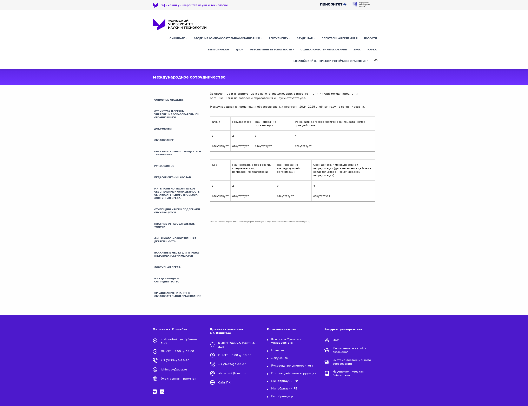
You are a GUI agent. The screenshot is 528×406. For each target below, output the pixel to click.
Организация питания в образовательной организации (177, 294)
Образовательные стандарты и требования (177, 153)
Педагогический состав (172, 177)
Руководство (164, 165)
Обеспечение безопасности (271, 49)
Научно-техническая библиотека (348, 373)
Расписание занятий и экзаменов (350, 350)
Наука (372, 49)
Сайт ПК (224, 382)
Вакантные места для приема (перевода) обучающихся (176, 254)
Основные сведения (169, 99)
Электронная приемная (339, 38)
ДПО (239, 49)
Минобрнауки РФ (284, 380)
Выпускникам (218, 49)
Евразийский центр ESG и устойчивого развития (329, 60)
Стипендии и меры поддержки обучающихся (177, 211)
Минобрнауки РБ (284, 388)
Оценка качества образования (324, 49)
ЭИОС (357, 49)
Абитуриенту (278, 38)
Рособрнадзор (282, 396)
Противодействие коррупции (294, 373)
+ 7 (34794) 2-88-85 (232, 364)
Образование (164, 140)
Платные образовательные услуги (174, 225)
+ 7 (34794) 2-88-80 (175, 360)
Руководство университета (292, 365)
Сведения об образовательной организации (227, 38)
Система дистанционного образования (352, 361)
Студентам (305, 38)
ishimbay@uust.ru (174, 369)
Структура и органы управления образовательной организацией (176, 114)
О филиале (178, 38)
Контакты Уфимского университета (287, 340)
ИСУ (336, 339)
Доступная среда (167, 267)
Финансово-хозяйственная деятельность (175, 240)
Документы (163, 128)
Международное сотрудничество (166, 280)
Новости (370, 38)
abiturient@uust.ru (232, 373)
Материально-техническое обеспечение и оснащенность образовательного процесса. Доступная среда (177, 193)
